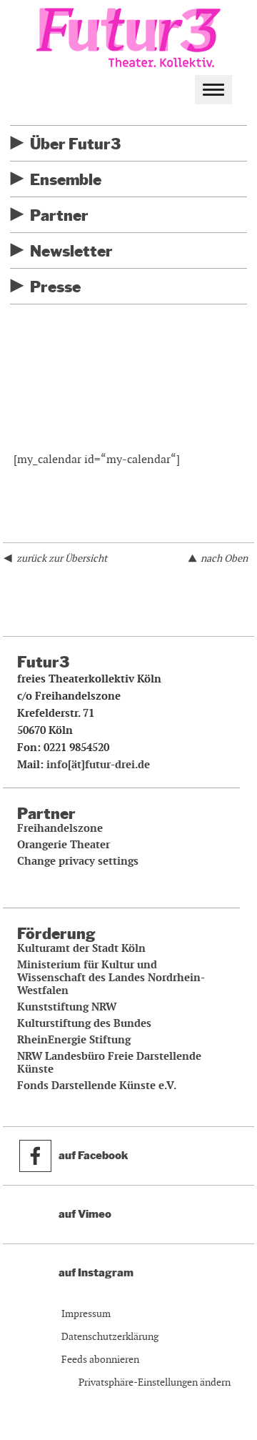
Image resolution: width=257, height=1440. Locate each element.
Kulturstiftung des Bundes (84, 1023)
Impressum (86, 1313)
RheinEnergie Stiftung (74, 1040)
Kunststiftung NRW (66, 1007)
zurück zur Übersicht (61, 558)
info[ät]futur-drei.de (98, 765)
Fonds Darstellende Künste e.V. (96, 1085)
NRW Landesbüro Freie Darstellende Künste (109, 1062)
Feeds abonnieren (100, 1359)
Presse (55, 287)
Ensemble (65, 180)
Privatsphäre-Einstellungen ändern (155, 1382)
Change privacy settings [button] (77, 861)
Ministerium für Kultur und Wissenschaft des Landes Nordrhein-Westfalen (111, 978)
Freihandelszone (60, 828)
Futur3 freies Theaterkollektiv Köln (128, 35)
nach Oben (224, 558)
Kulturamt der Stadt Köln (81, 948)
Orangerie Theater (63, 845)
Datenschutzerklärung (109, 1336)
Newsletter (71, 251)
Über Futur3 (75, 144)
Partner (59, 216)
